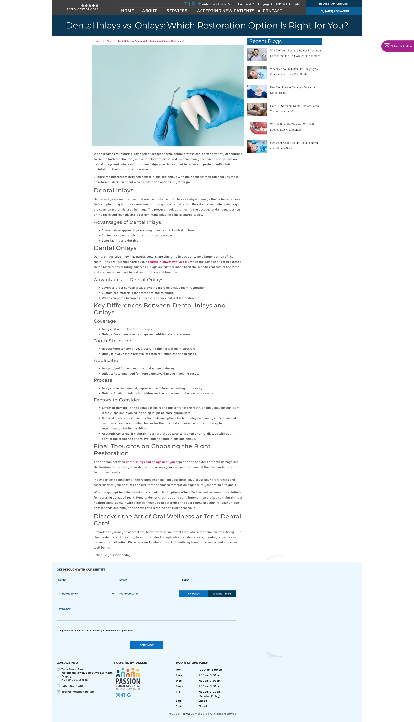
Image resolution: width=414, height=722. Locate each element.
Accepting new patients (226, 11)
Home (127, 11)
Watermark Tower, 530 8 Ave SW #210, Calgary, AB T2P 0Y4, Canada (251, 4)
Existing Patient (222, 594)
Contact (272, 11)
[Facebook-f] (189, 4)
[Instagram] (185, 4)
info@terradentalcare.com (77, 692)
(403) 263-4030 (72, 686)
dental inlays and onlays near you (150, 462)
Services (177, 11)
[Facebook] (123, 695)
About (149, 11)
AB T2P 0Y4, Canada (87, 674)
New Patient (193, 594)
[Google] (193, 4)
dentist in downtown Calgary (168, 262)
